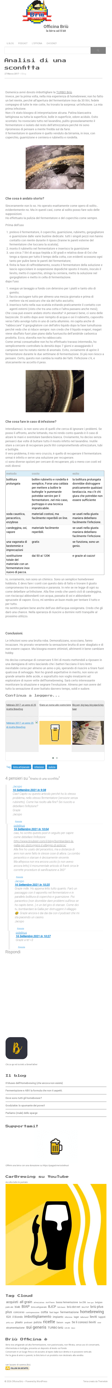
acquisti (12, 1302)
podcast (28, 1322)
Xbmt (73, 1328)
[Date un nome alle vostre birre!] (55, 733)
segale (67, 1322)
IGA (8, 1317)
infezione (39, 766)
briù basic (61, 1307)
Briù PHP (85, 1307)
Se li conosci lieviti (84, 1322)
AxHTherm (50, 1302)
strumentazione (15, 1327)
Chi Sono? (52, 43)
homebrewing (92, 1311)
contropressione (32, 1312)
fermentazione (69, 1312)
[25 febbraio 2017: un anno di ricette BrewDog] (22, 725)
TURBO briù (55, 1327)
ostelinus (19, 825)
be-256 (82, 1302)
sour (99, 1322)
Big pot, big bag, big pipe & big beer (88, 706)
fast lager (54, 1312)
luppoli (101, 1316)
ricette (49, 1321)
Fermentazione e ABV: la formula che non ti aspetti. (34, 1090)
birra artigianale (21, 766)
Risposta (18, 821)
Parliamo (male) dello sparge (21, 1113)
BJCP (52, 1306)
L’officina (37, 43)
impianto (58, 1317)
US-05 (67, 1328)
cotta (44, 1312)
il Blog (10, 43)
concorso (18, 1312)
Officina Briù (56, 26)
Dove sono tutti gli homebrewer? (24, 1098)
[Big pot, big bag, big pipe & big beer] (88, 733)
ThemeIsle (102, 1381)
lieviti (93, 1317)
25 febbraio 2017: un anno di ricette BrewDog (21, 706)
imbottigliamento (37, 1316)
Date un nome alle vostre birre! (55, 704)
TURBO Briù (64, 92)
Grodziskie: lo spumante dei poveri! (25, 1105)
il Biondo (17, 1317)
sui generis (36, 1327)
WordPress (42, 1381)
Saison (59, 1322)
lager (76, 1316)
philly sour (10, 1323)
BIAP (26, 1306)
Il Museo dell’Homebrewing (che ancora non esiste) (34, 1083)
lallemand (84, 1317)
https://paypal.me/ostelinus (55, 1165)
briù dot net (73, 1307)
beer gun (90, 1302)
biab (17, 1307)
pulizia (52, 766)
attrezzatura (39, 1302)
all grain (26, 1301)
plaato (19, 1322)
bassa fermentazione (67, 1302)
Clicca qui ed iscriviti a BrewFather (21, 1064)
